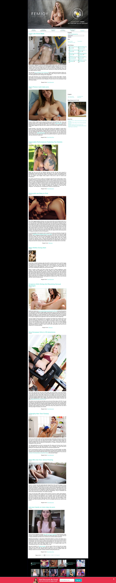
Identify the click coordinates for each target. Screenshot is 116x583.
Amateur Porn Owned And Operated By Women (77, 125)
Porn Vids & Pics (50, 137)
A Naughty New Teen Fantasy (39, 413)
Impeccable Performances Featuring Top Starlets (45, 142)
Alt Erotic (33, 29)
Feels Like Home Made (36, 33)
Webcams (51, 243)
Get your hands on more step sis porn (42, 507)
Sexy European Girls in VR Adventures (42, 332)
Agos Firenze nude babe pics (39, 87)
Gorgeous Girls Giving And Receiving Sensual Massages (45, 285)
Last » (58, 555)
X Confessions (53, 29)
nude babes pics (41, 132)
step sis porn (42, 546)
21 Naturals (43, 29)
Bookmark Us (74, 34)
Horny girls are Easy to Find (38, 193)
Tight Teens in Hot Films (72, 126)
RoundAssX (82, 30)
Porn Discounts (50, 82)
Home (69, 34)
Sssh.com (62, 29)
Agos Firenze (58, 123)
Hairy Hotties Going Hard (37, 248)
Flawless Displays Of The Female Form (75, 124)
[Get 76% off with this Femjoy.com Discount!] (58, 28)
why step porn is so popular (50, 534)
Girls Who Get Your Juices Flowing (41, 460)
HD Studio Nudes (72, 29)
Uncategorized (80, 96)
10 (52, 555)
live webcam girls (71, 42)
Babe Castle (70, 41)
